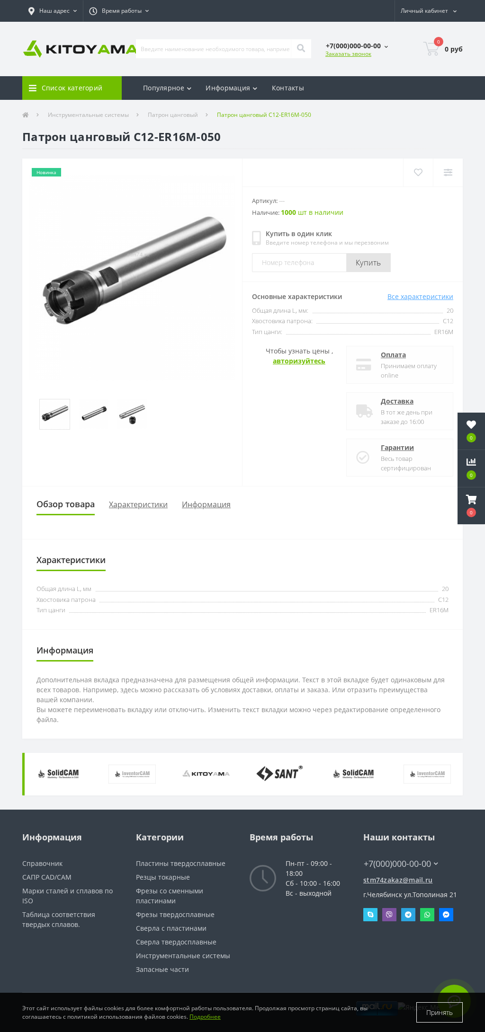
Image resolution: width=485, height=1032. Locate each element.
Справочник (42, 863)
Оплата (393, 354)
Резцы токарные (163, 877)
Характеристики (138, 504)
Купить (368, 262)
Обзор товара (65, 504)
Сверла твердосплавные (176, 941)
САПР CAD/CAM (47, 877)
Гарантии (397, 447)
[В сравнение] (448, 172)
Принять (439, 1012)
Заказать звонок (348, 54)
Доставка (397, 401)
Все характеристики (420, 296)
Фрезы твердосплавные (175, 914)
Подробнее (205, 1017)
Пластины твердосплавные (180, 863)
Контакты (288, 87)
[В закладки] (418, 172)
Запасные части (162, 969)
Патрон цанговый (173, 115)
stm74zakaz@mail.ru (397, 879)
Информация (206, 504)
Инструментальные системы (88, 115)
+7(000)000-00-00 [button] (397, 863)
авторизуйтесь (299, 360)
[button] (52, 11)
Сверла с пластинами (171, 928)
